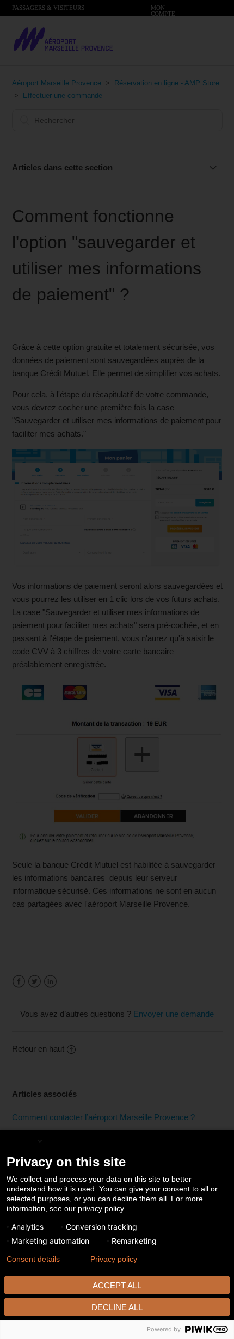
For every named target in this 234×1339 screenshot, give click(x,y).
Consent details (33, 1259)
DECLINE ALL (117, 1307)
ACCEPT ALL (117, 1285)
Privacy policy (113, 1259)
